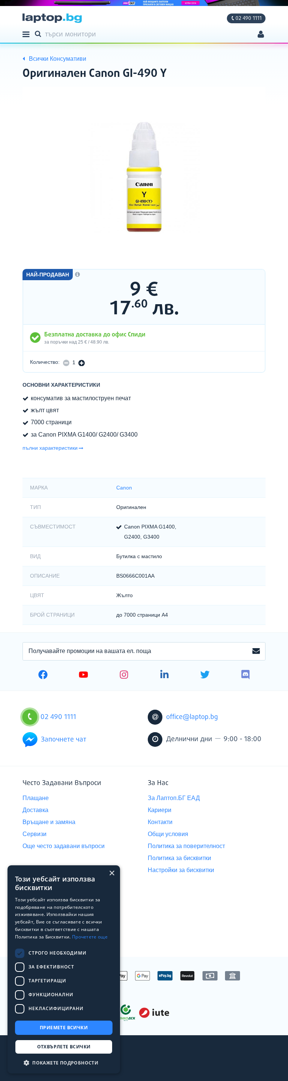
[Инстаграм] (124, 675)
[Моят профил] (261, 35)
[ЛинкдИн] (164, 675)
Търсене (39, 33)
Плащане (35, 798)
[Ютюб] (83, 675)
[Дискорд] (245, 675)
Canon (124, 488)
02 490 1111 (249, 18)
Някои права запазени (48, 1061)
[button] (63, 1062)
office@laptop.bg (192, 717)
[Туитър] (205, 675)
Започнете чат (63, 739)
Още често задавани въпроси (63, 846)
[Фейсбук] (43, 675)
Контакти (160, 822)
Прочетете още (90, 937)
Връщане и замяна (48, 822)
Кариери (159, 810)
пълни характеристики (50, 448)
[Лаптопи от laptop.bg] (52, 18)
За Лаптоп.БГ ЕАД (174, 798)
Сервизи (34, 834)
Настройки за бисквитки (181, 870)
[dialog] (64, 969)
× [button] (111, 873)
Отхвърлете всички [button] (64, 1046)
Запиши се (256, 651)
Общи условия (168, 834)
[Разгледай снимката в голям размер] (144, 177)
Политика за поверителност (186, 846)
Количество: (45, 362)
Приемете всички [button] (64, 1027)
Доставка (35, 810)
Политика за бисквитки (179, 858)
